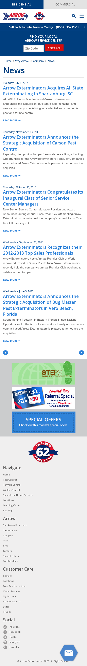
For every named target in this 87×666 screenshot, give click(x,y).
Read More (10, 120)
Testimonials (10, 530)
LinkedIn (14, 647)
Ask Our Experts (11, 601)
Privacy (7, 611)
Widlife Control (11, 489)
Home (8, 61)
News (6, 540)
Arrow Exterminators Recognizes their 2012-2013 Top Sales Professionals (42, 250)
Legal (6, 606)
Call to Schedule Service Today (43, 27)
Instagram (15, 641)
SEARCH (55, 48)
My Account (9, 596)
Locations (8, 500)
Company (38, 61)
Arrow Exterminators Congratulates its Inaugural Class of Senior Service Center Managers (43, 198)
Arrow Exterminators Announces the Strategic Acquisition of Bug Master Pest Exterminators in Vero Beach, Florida (41, 305)
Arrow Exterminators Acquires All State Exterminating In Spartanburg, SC (43, 91)
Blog (5, 545)
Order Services (11, 591)
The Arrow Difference (15, 525)
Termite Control (12, 484)
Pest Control (10, 479)
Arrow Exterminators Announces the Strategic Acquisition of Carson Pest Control (41, 143)
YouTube (15, 626)
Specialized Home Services (18, 495)
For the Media (10, 561)
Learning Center (12, 505)
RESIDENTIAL (22, 4)
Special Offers (11, 555)
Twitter (13, 636)
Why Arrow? (22, 61)
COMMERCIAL (65, 4)
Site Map (8, 510)
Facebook (15, 631)
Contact (7, 575)
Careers (7, 550)
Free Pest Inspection (14, 586)
